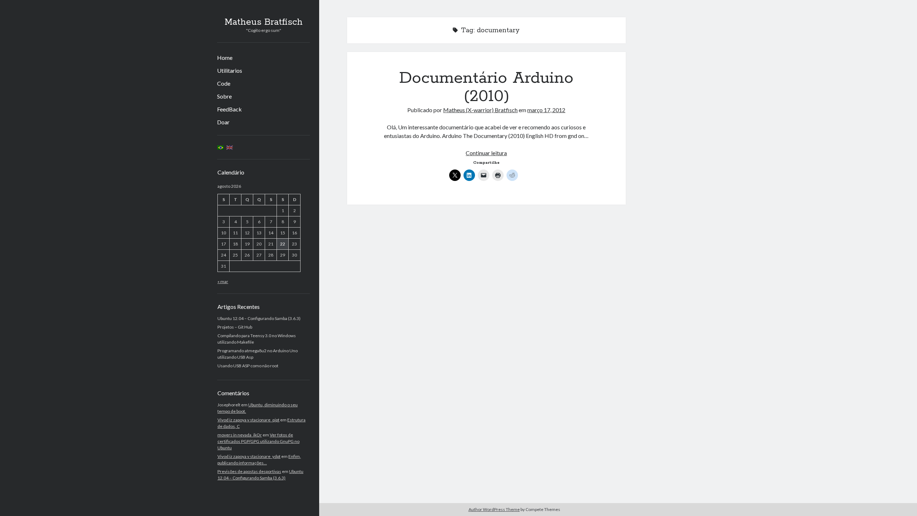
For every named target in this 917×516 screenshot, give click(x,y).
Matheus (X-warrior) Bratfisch (480, 109)
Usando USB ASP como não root (247, 365)
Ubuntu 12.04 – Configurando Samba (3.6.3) (259, 318)
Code (223, 83)
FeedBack (229, 109)
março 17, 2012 (546, 109)
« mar (222, 281)
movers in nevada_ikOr (239, 435)
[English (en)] (229, 147)
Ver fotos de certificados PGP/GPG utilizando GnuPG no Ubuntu (258, 441)
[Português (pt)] (220, 147)
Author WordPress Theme (494, 509)
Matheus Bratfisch (264, 22)
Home (224, 57)
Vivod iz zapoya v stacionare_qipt (248, 419)
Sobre (224, 96)
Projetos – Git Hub (234, 327)
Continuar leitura (486, 152)
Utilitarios (229, 70)
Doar (223, 122)
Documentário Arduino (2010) (486, 87)
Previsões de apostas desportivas (249, 471)
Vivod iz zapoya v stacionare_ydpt (248, 456)
